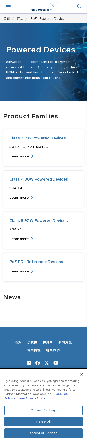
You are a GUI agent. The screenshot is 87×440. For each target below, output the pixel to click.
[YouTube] (55, 362)
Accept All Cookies (43, 433)
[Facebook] (37, 362)
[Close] (82, 374)
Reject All (43, 422)
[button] (79, 6)
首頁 (6, 18)
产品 (20, 18)
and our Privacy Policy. (29, 398)
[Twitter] (46, 362)
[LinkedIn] (29, 362)
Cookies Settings (43, 410)
